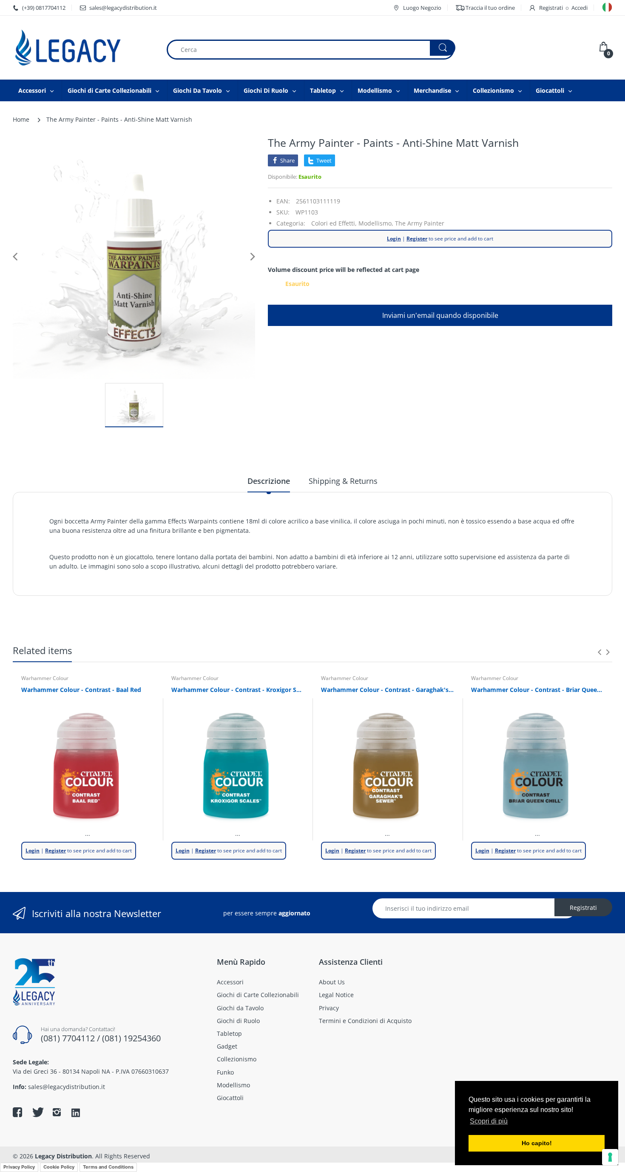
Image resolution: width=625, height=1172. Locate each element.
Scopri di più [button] (489, 1121)
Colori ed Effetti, (334, 223)
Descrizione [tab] (268, 481)
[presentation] (599, 652)
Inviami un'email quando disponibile (440, 315)
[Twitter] (37, 1112)
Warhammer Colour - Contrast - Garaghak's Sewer (387, 690)
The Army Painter (419, 223)
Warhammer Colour (44, 678)
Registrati (551, 7)
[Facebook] (17, 1112)
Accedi (579, 7)
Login (394, 238)
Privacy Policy (19, 1167)
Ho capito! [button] (537, 1143)
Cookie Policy (58, 1167)
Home (21, 119)
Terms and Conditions (108, 1167)
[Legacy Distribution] (83, 47)
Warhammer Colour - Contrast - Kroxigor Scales (237, 690)
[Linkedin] (75, 1113)
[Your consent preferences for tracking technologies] (610, 1157)
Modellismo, (375, 223)
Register (416, 238)
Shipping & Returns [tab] (343, 481)
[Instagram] (56, 1112)
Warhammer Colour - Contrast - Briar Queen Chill (537, 690)
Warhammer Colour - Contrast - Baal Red (81, 690)
